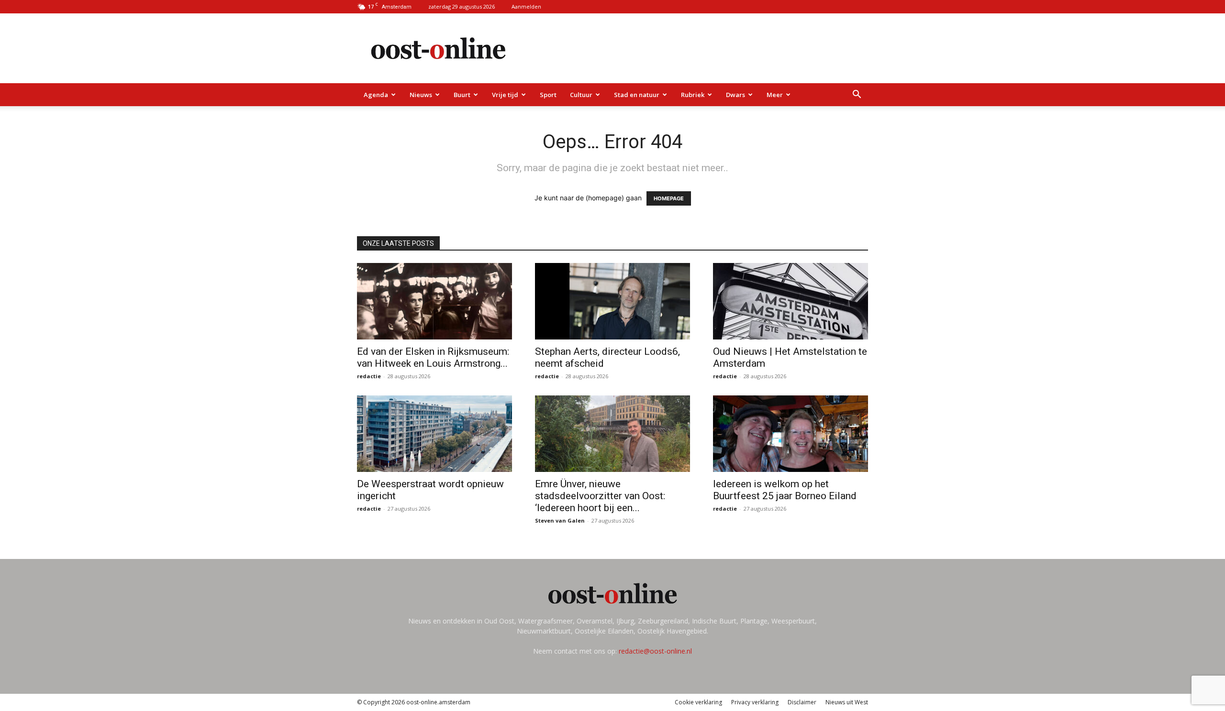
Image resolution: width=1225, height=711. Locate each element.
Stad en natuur (636, 94)
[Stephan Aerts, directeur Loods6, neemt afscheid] (612, 301)
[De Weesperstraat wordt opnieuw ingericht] (434, 433)
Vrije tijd (505, 94)
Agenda (376, 94)
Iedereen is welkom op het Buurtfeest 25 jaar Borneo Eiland (786, 490)
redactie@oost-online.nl (655, 651)
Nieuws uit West (846, 702)
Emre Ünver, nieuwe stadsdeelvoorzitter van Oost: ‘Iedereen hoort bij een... (600, 496)
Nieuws (421, 94)
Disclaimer (802, 702)
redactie (369, 376)
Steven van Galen (560, 520)
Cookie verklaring (698, 702)
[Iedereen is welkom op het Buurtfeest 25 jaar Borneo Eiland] (790, 433)
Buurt (462, 94)
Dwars (735, 94)
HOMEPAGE (669, 198)
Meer (775, 94)
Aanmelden (526, 6)
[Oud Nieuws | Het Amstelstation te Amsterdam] (790, 301)
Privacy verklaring (755, 702)
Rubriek (692, 94)
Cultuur (581, 94)
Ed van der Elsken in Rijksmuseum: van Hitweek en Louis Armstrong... (433, 357)
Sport (548, 94)
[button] (856, 95)
